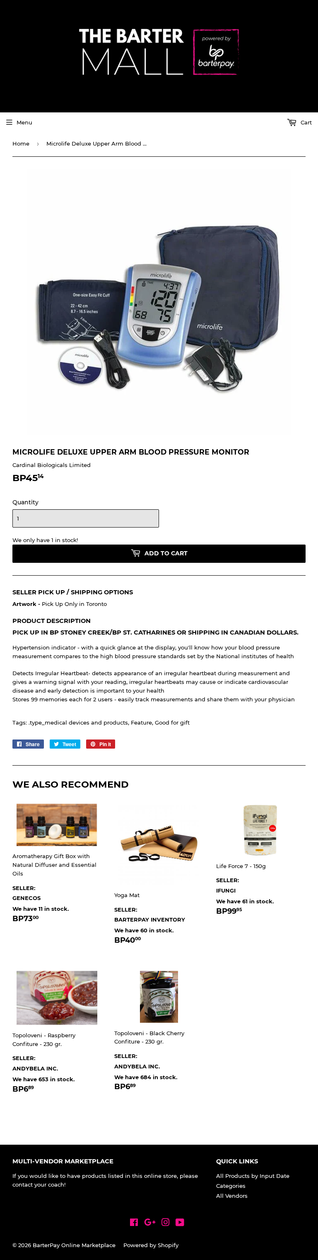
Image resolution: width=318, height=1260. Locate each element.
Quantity (25, 502)
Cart (305, 122)
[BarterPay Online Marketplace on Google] (150, 1223)
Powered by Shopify (150, 1245)
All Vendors (232, 1195)
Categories (231, 1185)
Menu (24, 122)
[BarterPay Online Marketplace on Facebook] (134, 1223)
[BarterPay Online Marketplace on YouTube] (180, 1223)
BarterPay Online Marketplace (74, 1245)
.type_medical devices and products (78, 722)
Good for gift (172, 722)
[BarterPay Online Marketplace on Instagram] (165, 1223)
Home (20, 143)
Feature (141, 722)
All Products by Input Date (252, 1175)
